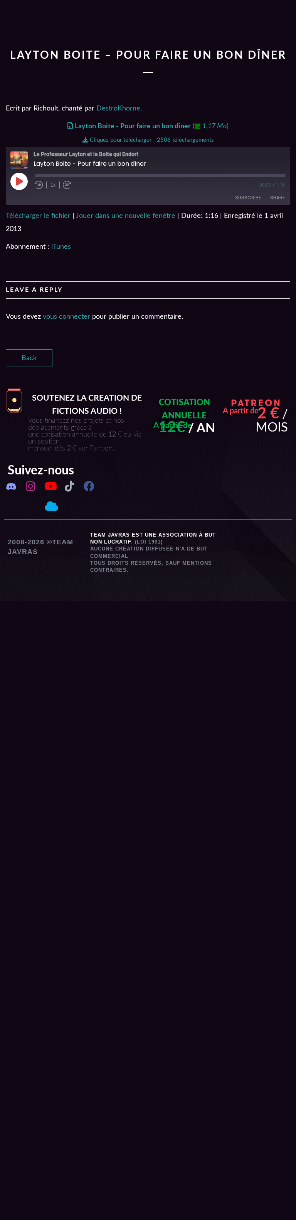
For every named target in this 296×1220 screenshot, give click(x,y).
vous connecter (66, 316)
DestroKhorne (118, 108)
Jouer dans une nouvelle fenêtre (125, 215)
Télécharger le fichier (38, 215)
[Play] (18, 181)
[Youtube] (50, 486)
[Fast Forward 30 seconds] (67, 185)
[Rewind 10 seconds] (39, 185)
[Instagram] (30, 486)
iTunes (61, 246)
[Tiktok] (69, 486)
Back (29, 358)
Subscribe (248, 197)
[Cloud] (50, 506)
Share (277, 197)
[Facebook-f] (88, 486)
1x (53, 185)
